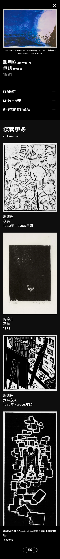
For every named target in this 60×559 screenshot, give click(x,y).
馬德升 (8, 217)
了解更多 (8, 540)
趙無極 (9, 62)
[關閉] (54, 6)
